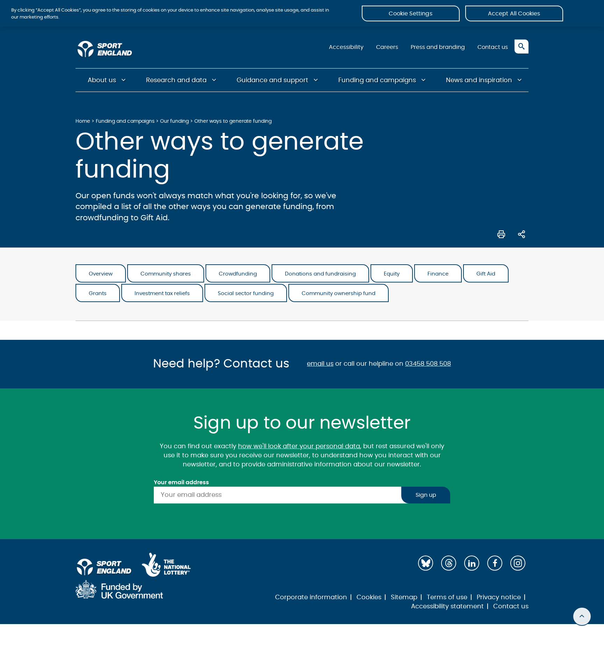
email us (320, 364)
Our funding (174, 121)
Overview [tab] (101, 274)
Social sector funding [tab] (246, 293)
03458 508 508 (428, 364)
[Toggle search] (521, 46)
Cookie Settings (410, 13)
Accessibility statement (447, 606)
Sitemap (404, 597)
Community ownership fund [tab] (338, 293)
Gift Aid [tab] (485, 274)
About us (102, 80)
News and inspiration (479, 80)
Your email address (181, 482)
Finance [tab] (437, 274)
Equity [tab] (392, 274)
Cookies (369, 597)
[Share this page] (521, 233)
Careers (387, 47)
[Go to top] (582, 616)
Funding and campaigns (377, 80)
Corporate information (311, 597)
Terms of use (447, 597)
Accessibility (346, 47)
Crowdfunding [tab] (238, 274)
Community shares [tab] (166, 274)
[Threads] (448, 563)
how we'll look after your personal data (299, 446)
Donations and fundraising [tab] (320, 274)
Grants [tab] (98, 293)
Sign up (426, 495)
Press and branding (438, 47)
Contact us (492, 47)
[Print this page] (501, 233)
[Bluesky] (425, 563)
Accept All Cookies (514, 13)
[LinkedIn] (471, 563)
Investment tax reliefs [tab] (162, 293)
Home (83, 121)
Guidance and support (272, 80)
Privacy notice (499, 597)
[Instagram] (517, 563)
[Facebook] (494, 563)
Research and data (176, 80)
